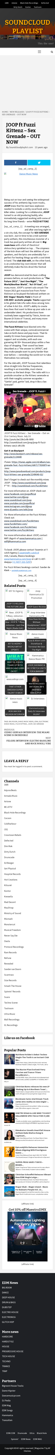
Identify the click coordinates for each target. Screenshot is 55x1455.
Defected (45, 2)
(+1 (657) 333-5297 (21, 562)
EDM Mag (6, 1405)
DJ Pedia (6, 1400)
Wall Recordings (11, 1019)
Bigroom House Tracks (12, 1385)
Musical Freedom (12, 930)
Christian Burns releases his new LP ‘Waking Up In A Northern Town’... (32, 1088)
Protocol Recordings (14, 946)
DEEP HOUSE (8, 1297)
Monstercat (9, 924)
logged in (19, 766)
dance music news (26, 721)
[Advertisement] (27, 81)
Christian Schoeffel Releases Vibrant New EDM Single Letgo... (33, 1176)
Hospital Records (12, 874)
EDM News (26, 1439)
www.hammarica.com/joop (17, 558)
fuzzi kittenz (21, 724)
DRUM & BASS (9, 1302)
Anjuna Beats (10, 790)
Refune (7, 958)
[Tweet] (39, 162)
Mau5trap (8, 907)
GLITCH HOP (8, 1322)
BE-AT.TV (8, 807)
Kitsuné (8, 885)
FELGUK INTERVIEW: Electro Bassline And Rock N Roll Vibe (28, 741)
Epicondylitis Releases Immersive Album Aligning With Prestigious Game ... (31, 1150)
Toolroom (38, 6)
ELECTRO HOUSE (10, 1312)
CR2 (6, 829)
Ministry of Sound (12, 913)
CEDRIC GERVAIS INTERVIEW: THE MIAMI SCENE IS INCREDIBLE (27, 732)
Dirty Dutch (18, 6)
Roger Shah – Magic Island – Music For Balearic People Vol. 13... (31, 1188)
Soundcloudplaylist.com (21, 147)
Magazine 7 (40, 1448)
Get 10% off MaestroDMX (27, 1210)
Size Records (10, 980)
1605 (7, 2)
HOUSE (5, 1346)
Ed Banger (9, 862)
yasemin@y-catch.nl (29, 552)
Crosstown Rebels (12, 835)
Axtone (14, 2)
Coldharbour (10, 823)
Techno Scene (11, 1002)
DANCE (5, 1292)
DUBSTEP (7, 1307)
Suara (7, 997)
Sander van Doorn (12, 969)
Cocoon (7, 818)
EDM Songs (7, 1410)
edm (36, 721)
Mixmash (8, 918)
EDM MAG (37, 1439)
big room (13, 721)
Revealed (8, 963)
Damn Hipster (8, 1390)
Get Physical (10, 868)
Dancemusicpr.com (11, 1395)
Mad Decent (10, 902)
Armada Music (10, 795)
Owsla (7, 941)
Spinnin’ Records (12, 991)
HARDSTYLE (8, 1341)
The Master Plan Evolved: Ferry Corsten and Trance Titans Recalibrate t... (30, 1072)
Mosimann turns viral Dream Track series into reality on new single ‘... (32, 1100)
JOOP (30, 724)
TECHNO (6, 1361)
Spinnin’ (15, 1439)
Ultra (32, 1433)
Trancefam (7, 1420)
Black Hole (42, 1433)
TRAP (4, 1371)
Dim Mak (8, 846)
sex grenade (38, 724)
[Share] (15, 162)
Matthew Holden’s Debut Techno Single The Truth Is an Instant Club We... (32, 1057)
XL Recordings (11, 1025)
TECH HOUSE (8, 1356)
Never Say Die (10, 935)
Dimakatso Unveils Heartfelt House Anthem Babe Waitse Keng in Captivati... (32, 1133)
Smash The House (12, 985)
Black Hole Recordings (29, 2)
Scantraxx (9, 974)
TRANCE (6, 1366)
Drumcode (9, 857)
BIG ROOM (7, 1287)
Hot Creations (10, 879)
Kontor (28, 6)
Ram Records (10, 952)
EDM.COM (10, 1433)
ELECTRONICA (8, 1317)
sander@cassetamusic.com (21, 570)
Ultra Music (9, 1014)
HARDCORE (7, 1336)
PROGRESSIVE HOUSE (12, 1351)
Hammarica (7, 1415)
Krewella (8, 896)
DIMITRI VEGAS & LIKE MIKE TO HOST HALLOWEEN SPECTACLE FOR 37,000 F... (33, 1116)
